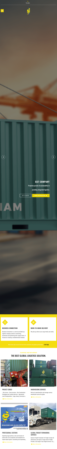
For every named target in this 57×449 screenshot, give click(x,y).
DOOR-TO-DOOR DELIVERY (10, 328)
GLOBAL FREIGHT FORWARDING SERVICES (40, 434)
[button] (54, 157)
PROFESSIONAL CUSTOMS (9, 433)
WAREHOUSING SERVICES (39, 328)
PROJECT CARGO (7, 389)
